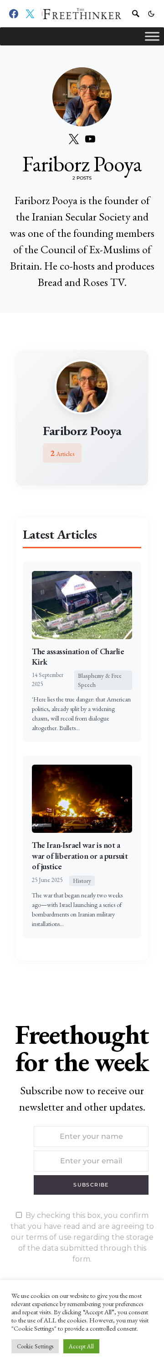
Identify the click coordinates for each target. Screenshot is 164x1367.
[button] (151, 13)
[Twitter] (30, 13)
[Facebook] (13, 13)
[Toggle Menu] (152, 36)
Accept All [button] (81, 1346)
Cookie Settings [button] (35, 1346)
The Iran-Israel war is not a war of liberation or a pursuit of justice (80, 855)
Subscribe (90, 1185)
